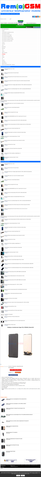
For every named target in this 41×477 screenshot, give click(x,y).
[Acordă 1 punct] (3, 366)
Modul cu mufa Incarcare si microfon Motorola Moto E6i (11, 107)
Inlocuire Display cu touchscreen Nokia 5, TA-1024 (11, 157)
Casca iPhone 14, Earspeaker (8, 314)
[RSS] (39, 17)
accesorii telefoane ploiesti (10, 394)
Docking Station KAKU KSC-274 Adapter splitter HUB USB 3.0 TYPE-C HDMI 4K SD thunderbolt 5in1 (18, 84)
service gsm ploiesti (26, 394)
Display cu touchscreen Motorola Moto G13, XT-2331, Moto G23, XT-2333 (14, 275)
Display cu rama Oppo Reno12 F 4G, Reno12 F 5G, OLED (14, 438)
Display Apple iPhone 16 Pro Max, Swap (9, 324)
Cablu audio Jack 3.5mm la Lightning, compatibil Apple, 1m (12, 153)
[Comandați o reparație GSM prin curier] (15, 370)
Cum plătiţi (13, 13)
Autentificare (20, 21)
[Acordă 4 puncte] (6, 366)
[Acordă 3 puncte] (5, 366)
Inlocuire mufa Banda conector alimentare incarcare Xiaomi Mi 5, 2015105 (14, 140)
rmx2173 (2, 395)
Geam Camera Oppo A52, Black (10, 451)
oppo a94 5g (5, 393)
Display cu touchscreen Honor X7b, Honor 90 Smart (11, 72)
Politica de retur (13, 465)
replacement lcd (21, 394)
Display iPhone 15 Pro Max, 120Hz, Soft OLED (10, 298)
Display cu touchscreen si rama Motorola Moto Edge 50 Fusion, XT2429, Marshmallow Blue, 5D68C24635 (18, 263)
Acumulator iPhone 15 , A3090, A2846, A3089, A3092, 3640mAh (13, 293)
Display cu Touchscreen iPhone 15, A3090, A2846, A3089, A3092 (13, 256)
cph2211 (2, 393)
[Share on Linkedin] (38, 17)
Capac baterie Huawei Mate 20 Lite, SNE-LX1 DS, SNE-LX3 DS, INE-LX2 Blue (15, 132)
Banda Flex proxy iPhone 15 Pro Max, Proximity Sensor (11, 316)
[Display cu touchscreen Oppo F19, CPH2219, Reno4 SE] (20, 363)
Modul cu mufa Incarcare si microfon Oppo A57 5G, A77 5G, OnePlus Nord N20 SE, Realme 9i (19, 414)
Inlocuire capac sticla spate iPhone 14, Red (10, 306)
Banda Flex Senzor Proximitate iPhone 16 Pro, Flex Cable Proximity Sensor (14, 320)
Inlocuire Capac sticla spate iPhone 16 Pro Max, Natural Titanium (13, 310)
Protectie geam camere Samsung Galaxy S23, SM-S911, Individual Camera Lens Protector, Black (17, 124)
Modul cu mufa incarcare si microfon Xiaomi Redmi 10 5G (12, 128)
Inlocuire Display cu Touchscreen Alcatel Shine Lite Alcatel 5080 (13, 148)
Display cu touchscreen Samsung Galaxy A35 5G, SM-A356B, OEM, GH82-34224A (15, 289)
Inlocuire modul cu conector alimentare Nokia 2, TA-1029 (12, 136)
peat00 (19, 393)
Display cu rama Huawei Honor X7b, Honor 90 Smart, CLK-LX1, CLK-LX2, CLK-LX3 (15, 76)
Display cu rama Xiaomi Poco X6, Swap (9, 144)
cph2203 (9, 393)
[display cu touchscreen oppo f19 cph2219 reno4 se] (0, 364)
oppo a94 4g (13, 393)
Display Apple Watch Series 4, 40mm (9, 68)
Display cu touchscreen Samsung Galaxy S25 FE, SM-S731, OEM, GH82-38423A (15, 120)
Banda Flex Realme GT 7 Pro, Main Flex (11, 432)
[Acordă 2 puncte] (4, 366)
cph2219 (25, 393)
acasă (2, 13)
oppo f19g (28, 393)
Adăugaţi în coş (17, 372)
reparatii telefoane (3, 394)
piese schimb (35, 393)
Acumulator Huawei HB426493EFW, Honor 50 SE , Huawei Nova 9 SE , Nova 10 (15, 116)
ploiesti (39, 393)
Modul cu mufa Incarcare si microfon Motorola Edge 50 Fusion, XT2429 (14, 259)
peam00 (16, 393)
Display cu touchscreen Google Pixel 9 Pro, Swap (11, 112)
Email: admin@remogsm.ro (31, 23)
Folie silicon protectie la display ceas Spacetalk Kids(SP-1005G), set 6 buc (14, 92)
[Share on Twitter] (35, 17)
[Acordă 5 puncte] (7, 366)
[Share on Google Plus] (36, 17)
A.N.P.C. (2, 468)
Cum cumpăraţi (7, 13)
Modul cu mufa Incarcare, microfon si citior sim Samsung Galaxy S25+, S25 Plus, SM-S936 (16, 302)
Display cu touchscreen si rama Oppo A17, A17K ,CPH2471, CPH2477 (16, 403)
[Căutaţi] (10, 19)
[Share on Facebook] (33, 17)
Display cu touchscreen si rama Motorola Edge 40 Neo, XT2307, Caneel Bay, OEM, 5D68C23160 (17, 88)
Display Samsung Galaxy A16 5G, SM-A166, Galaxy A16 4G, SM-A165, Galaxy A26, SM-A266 (17, 80)
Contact (17, 13)
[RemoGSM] (21, 12)
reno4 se (22, 393)
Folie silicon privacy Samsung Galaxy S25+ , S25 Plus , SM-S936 (13, 284)
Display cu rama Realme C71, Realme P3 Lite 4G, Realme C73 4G (15, 408)
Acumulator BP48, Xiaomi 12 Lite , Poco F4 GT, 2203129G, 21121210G (14, 103)
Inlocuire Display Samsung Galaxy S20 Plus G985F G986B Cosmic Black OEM (15, 271)
